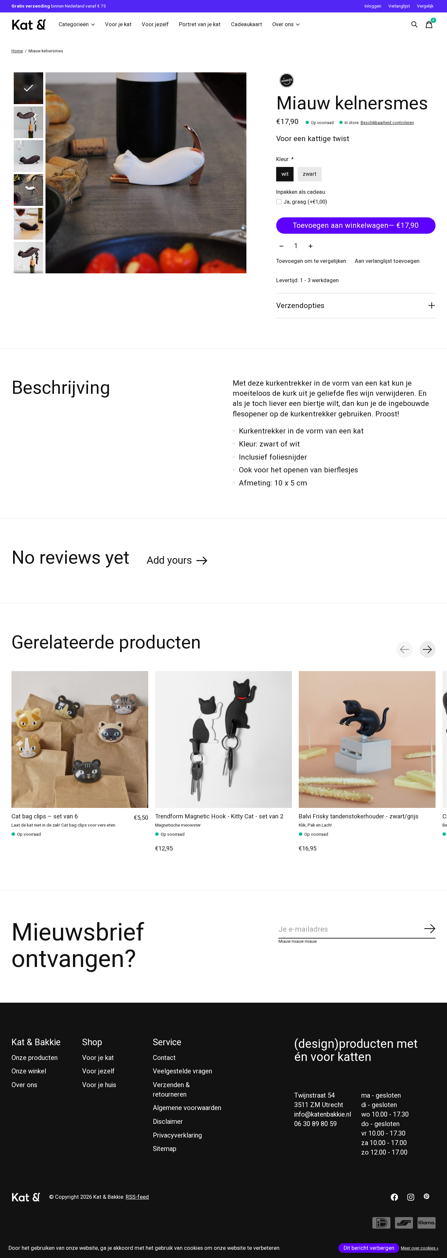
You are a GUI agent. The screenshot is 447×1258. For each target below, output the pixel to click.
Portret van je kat (200, 24)
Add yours (169, 560)
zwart (309, 174)
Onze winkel (28, 1071)
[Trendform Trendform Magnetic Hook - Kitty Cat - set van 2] (223, 739)
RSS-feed (137, 1197)
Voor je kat (118, 24)
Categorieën (74, 24)
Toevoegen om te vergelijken (311, 261)
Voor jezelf (155, 24)
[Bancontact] (404, 1226)
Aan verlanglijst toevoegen (387, 261)
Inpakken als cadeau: (301, 192)
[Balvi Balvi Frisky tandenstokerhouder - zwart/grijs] (367, 739)
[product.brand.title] (356, 80)
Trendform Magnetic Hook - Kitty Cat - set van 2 (219, 816)
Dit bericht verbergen (369, 1248)
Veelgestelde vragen (182, 1071)
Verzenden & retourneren (171, 1089)
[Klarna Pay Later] (427, 1226)
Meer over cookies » (419, 1248)
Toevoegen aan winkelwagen (356, 225)
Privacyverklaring (177, 1135)
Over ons (283, 24)
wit (285, 174)
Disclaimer (168, 1121)
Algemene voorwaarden (187, 1108)
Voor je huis (99, 1085)
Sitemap (164, 1149)
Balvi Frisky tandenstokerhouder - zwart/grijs (359, 816)
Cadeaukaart (246, 24)
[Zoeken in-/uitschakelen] (414, 24)
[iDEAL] (381, 1226)
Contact (164, 1058)
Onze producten (34, 1058)
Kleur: (285, 159)
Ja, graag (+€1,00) (305, 202)
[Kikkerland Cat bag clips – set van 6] (79, 739)
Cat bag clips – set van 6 (44, 816)
